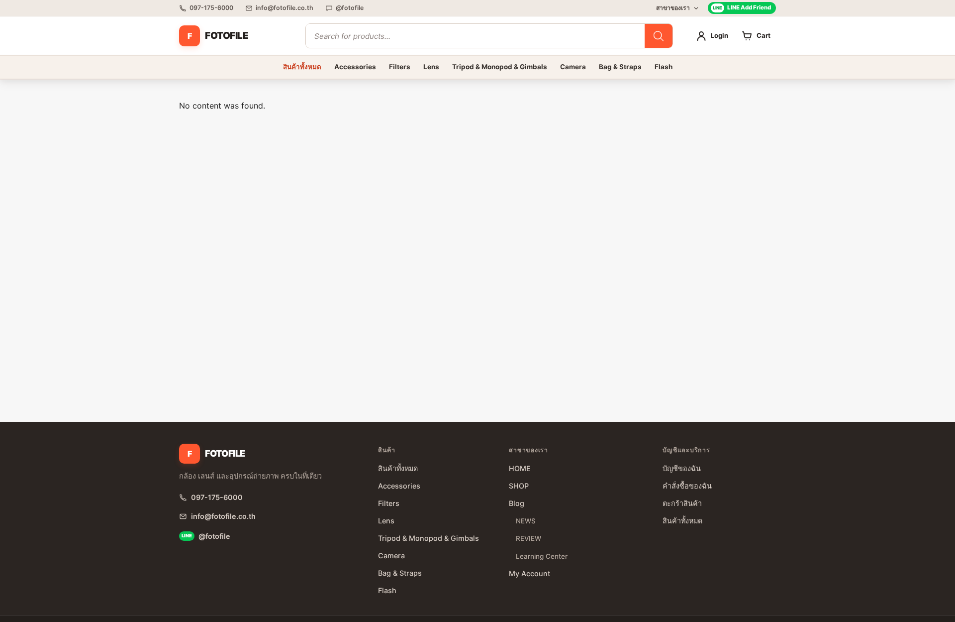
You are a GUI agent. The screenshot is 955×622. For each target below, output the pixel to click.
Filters (399, 67)
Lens (431, 67)
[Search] (658, 36)
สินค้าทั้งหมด (302, 67)
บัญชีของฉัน (682, 468)
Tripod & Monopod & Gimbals (499, 67)
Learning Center (542, 556)
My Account (529, 573)
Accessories (355, 67)
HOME (520, 468)
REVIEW (528, 538)
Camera (573, 67)
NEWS (526, 521)
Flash (663, 67)
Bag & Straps (620, 67)
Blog (516, 503)
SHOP (519, 486)
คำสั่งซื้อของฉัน (687, 486)
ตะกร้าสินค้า (682, 503)
